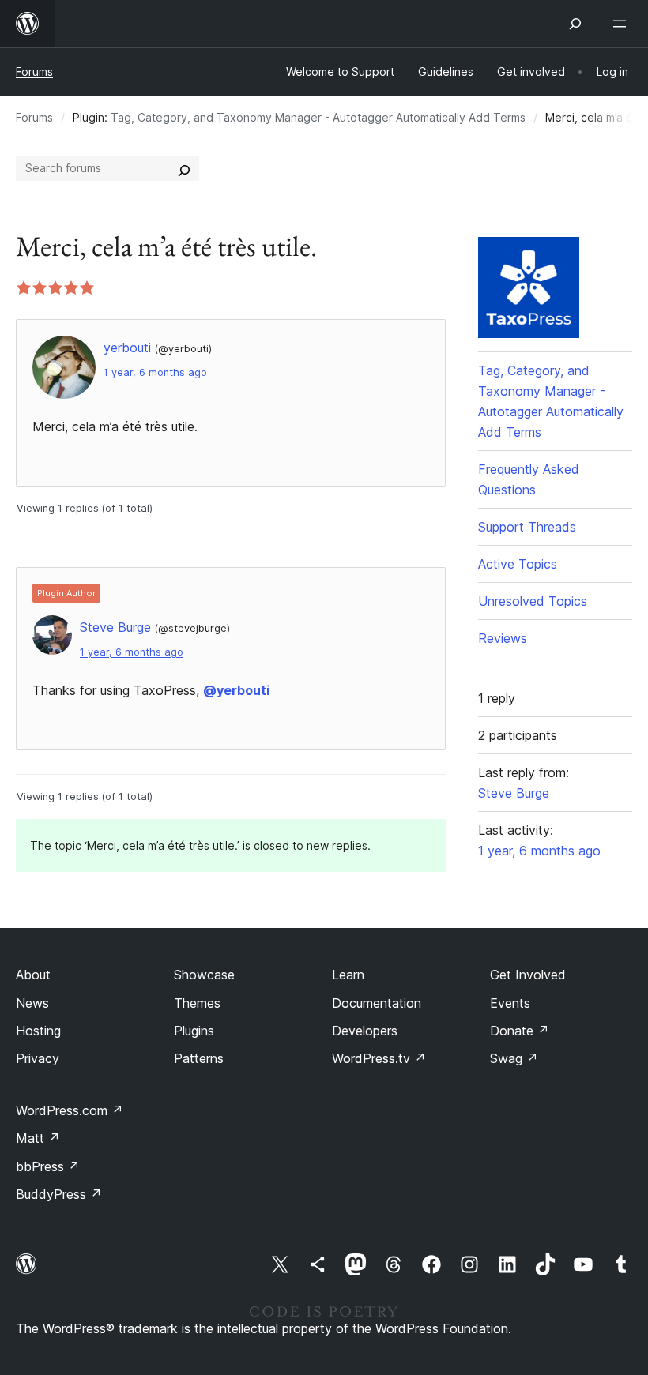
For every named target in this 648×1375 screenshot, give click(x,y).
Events (510, 1003)
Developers (364, 1031)
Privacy (37, 1058)
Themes (197, 1003)
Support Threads (527, 527)
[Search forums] (184, 168)
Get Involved (528, 974)
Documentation (376, 1003)
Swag (514, 1058)
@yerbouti (236, 690)
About (33, 974)
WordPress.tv (379, 1058)
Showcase (204, 974)
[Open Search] (575, 23)
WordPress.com (69, 1110)
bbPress (48, 1166)
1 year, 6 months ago (155, 372)
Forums (34, 71)
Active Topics (517, 564)
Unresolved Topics (532, 601)
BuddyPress (59, 1194)
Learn (348, 974)
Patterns (199, 1058)
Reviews (502, 638)
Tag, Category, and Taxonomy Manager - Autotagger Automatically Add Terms (318, 117)
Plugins (194, 1031)
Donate (519, 1031)
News (32, 1003)
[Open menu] (622, 23)
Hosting (38, 1031)
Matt (38, 1138)
